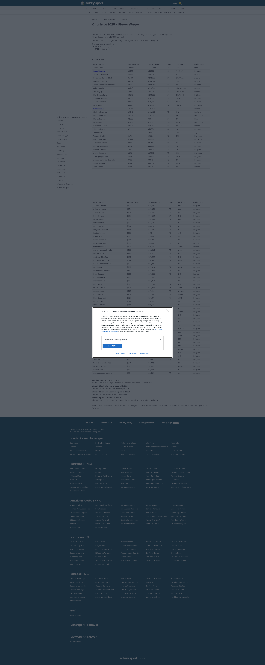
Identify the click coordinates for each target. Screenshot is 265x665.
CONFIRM (112, 346)
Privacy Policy (144, 353)
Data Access (132, 353)
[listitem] (132, 340)
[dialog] (132, 332)
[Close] (168, 311)
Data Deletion (120, 353)
